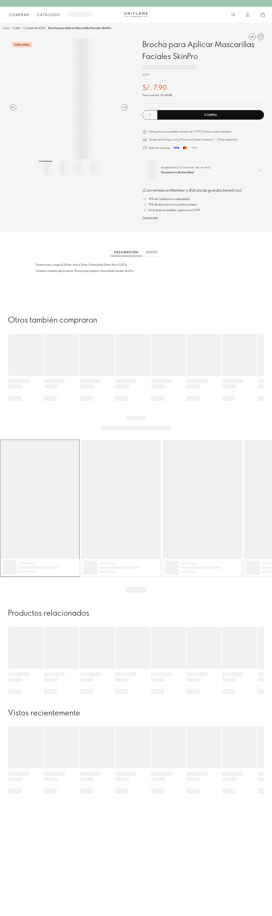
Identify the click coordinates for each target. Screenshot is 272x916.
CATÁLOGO (48, 14)
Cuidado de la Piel (34, 28)
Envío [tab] (152, 252)
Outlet (16, 28)
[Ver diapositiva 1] (46, 168)
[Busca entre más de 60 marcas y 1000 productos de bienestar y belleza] (233, 15)
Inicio (6, 28)
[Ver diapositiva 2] (61, 168)
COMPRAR (19, 14)
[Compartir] (252, 36)
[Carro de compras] (263, 15)
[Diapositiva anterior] (13, 107)
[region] (69, 98)
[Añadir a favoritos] (260, 36)
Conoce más (150, 217)
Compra (210, 115)
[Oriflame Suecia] (136, 14)
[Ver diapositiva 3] (77, 168)
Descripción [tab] (126, 252)
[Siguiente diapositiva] (124, 107)
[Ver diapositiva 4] (92, 168)
